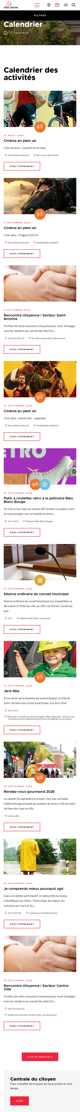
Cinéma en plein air (20, 141)
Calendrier (21, 33)
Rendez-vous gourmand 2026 (29, 792)
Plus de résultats (40, 1057)
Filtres (40, 15)
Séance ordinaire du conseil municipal (36, 594)
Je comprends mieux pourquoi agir (34, 889)
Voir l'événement (22, 166)
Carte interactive (49, 5)
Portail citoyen (65, 5)
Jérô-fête (11, 691)
